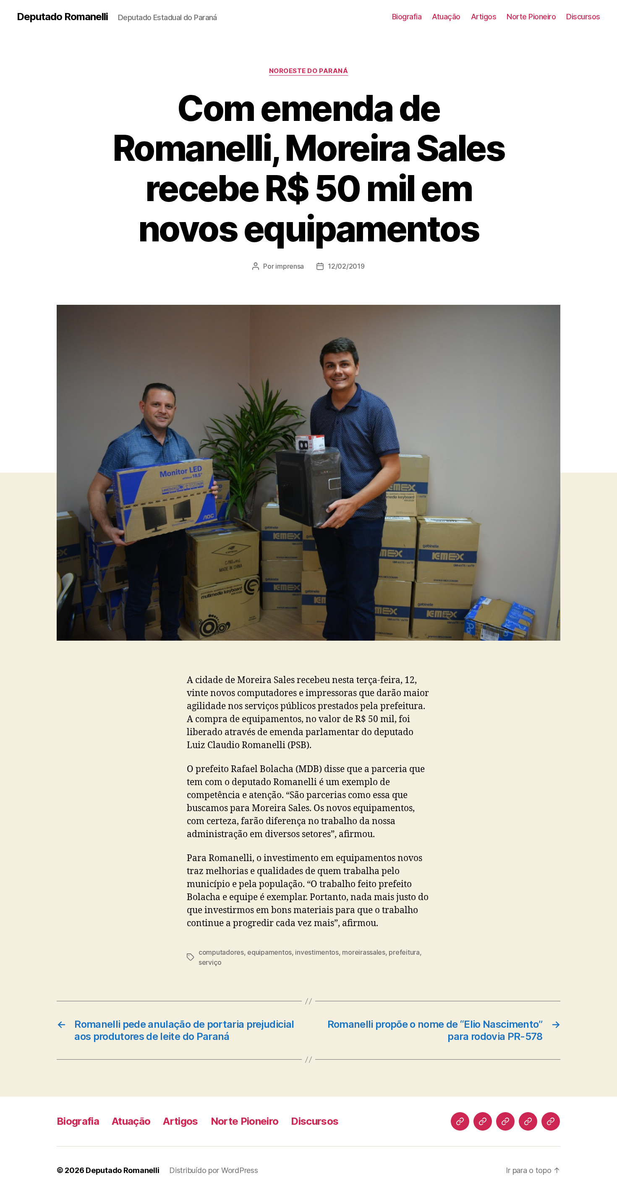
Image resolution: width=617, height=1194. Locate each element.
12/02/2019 (346, 266)
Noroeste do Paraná (308, 71)
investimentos (317, 952)
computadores (221, 952)
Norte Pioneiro (531, 16)
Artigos (484, 16)
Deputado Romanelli (62, 17)
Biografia (407, 16)
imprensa (289, 266)
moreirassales (363, 952)
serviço (210, 962)
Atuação (446, 16)
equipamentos (269, 952)
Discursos (583, 16)
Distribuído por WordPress (213, 1170)
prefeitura (404, 952)
